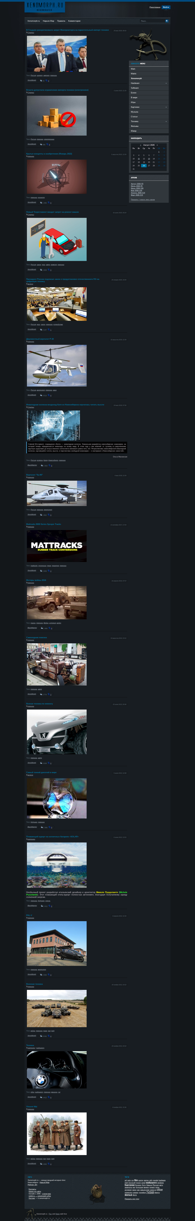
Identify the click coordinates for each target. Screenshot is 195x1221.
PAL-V (29, 915)
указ (43, 264)
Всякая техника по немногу (39, 704)
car (59, 1092)
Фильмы (134, 126)
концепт (41, 197)
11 (139, 159)
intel (126, 1183)
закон (39, 264)
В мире (134, 97)
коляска (40, 460)
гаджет (152, 1187)
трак (49, 566)
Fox (50, 1214)
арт (134, 1187)
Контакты (32, 1189)
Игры (133, 102)
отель (47, 901)
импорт (46, 75)
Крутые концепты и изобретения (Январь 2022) (49, 154)
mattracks (34, 566)
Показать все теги (132, 1199)
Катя (45, 460)
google (155, 1180)
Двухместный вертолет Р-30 (40, 339)
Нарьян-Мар (48, 21)
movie (138, 1183)
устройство (58, 324)
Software (135, 88)
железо (30, 284)
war (49, 1031)
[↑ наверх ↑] (97, 1204)
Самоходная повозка (36, 637)
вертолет (41, 390)
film (136, 1180)
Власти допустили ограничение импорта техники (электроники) (57, 90)
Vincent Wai (31, 1106)
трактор (55, 566)
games (146, 1180)
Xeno (58, 1214)
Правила (61, 21)
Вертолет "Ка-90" (34, 475)
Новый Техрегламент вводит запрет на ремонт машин (52, 212)
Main (133, 69)
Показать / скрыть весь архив (143, 200)
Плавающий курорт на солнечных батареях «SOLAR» (52, 836)
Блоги (133, 93)
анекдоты (128, 1187)
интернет (128, 1190)
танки (33, 623)
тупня (150, 1192)
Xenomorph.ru (33, 21)
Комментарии (74, 21)
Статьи (31, 32)
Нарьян (149, 1185)
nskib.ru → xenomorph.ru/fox (40, 1196)
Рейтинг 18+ (32, 1185)
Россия (33, 75)
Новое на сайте (35, 1191)
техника (53, 75)
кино (134, 1190)
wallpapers (40, 1048)
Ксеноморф (45, 6)
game (140, 1180)
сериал (135, 1193)
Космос (138, 1185)
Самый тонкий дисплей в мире (41, 772)
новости (153, 1190)
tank (52, 1031)
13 (149, 159)
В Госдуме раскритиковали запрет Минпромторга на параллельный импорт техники (67, 30)
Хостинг (32, 1198)
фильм (128, 1195)
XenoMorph (32, 80)
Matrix (133, 73)
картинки (31, 839)
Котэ (144, 1185)
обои (32, 1092)
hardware (162, 1180)
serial (143, 1183)
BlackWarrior (32, 465)
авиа (55, 390)
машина (54, 1092)
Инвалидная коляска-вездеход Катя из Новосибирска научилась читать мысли (65, 404)
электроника (49, 139)
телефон (142, 1193)
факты (157, 1193)
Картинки (130, 1185)
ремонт (54, 264)
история (52, 623)
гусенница (42, 566)
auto (129, 1180)
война (33, 1031)
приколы (128, 1192)
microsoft (132, 1183)
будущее (34, 822)
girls (151, 1180)
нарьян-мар (144, 1190)
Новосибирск (53, 460)
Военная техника (34, 984)
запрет (40, 75)
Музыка (134, 112)
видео (59, 623)
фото (135, 1195)
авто (48, 264)
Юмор (133, 131)
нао (138, 1190)
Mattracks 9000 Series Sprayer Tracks (43, 524)
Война (46, 623)
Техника (30, 1045)
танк (45, 1031)
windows (160, 1183)
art (126, 1180)
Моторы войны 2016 (36, 580)
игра (157, 1187)
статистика (46, 1194)
